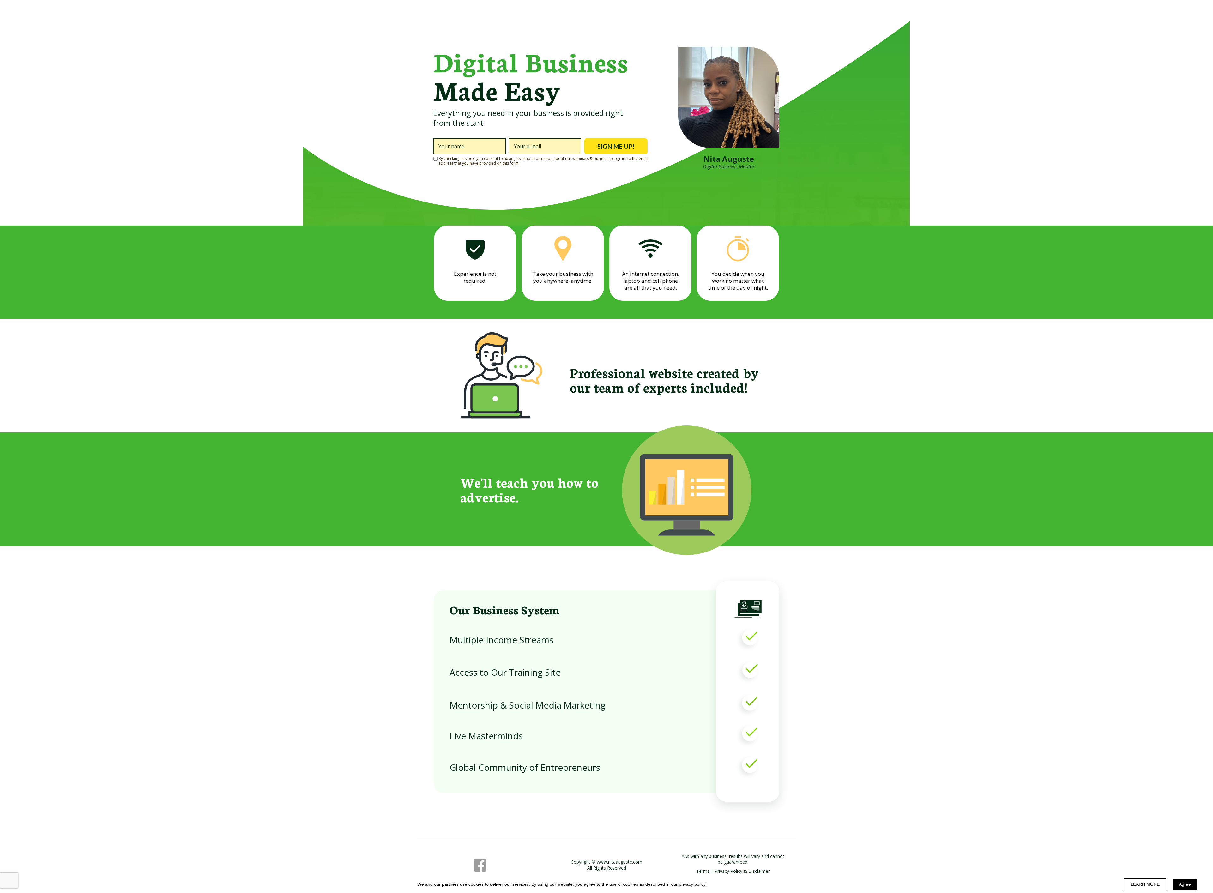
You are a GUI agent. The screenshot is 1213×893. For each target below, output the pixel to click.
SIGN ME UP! (616, 146)
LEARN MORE (1145, 884)
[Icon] (480, 865)
